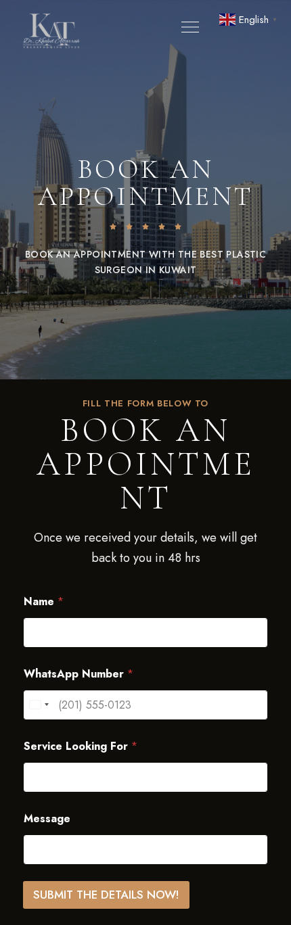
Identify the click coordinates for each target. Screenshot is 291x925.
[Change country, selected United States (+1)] (38, 704)
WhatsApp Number (78, 673)
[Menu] (186, 27)
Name (44, 601)
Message (47, 818)
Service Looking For (80, 746)
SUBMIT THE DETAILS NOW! (106, 894)
